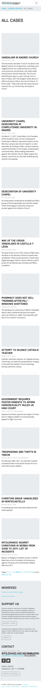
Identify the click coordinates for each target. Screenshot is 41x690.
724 (32, 572)
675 (20, 572)
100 (10, 575)
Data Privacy (33, 686)
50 (7, 575)
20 (5, 575)
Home (4, 9)
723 (29, 572)
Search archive (15, 9)
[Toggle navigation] (36, 3)
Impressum (24, 686)
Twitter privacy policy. (8, 596)
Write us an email (11, 674)
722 (25, 572)
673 (14, 572)
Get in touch (16, 686)
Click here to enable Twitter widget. (12, 592)
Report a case (9, 623)
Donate (6, 638)
